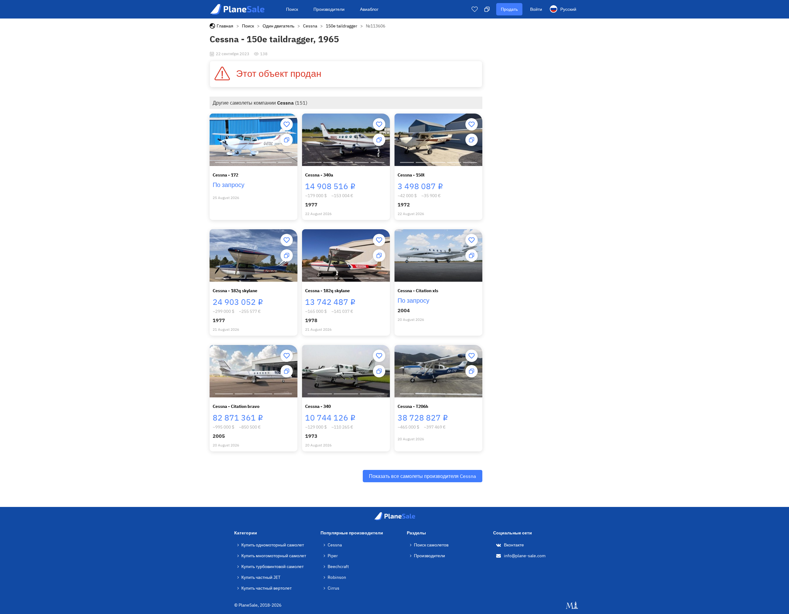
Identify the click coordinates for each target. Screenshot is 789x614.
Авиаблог (369, 9)
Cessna (310, 26)
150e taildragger (341, 26)
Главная (225, 26)
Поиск (292, 9)
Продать (509, 9)
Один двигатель (278, 26)
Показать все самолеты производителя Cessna (422, 476)
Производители (329, 9)
